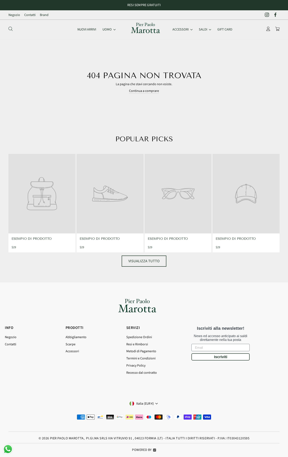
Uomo (107, 29)
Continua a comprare (144, 91)
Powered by (142, 450)
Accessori (180, 29)
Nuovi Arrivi (86, 29)
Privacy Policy (135, 365)
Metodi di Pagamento (141, 351)
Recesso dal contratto (141, 372)
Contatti (30, 15)
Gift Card (224, 29)
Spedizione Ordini (139, 337)
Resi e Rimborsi (137, 344)
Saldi (203, 29)
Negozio (14, 15)
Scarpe (70, 344)
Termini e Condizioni (141, 358)
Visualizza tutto (144, 261)
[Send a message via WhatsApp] (8, 449)
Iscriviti (220, 357)
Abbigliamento (76, 337)
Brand (44, 15)
